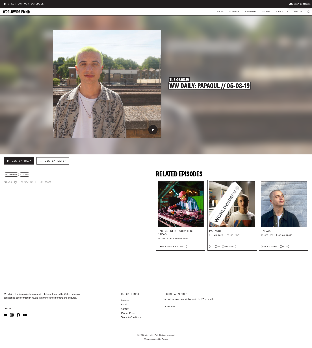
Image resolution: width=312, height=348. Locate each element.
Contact (125, 309)
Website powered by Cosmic (156, 339)
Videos (266, 11)
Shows (220, 11)
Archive (125, 300)
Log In (298, 11)
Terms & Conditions (131, 318)
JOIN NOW (169, 306)
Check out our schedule (26, 4)
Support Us (282, 11)
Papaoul (8, 182)
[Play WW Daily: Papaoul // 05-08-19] (153, 129)
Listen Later (55, 160)
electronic (11, 174)
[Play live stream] (4, 4)
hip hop (24, 174)
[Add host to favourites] (15, 182)
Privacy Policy (128, 313)
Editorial (251, 11)
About (124, 305)
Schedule (234, 11)
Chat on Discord (302, 4)
